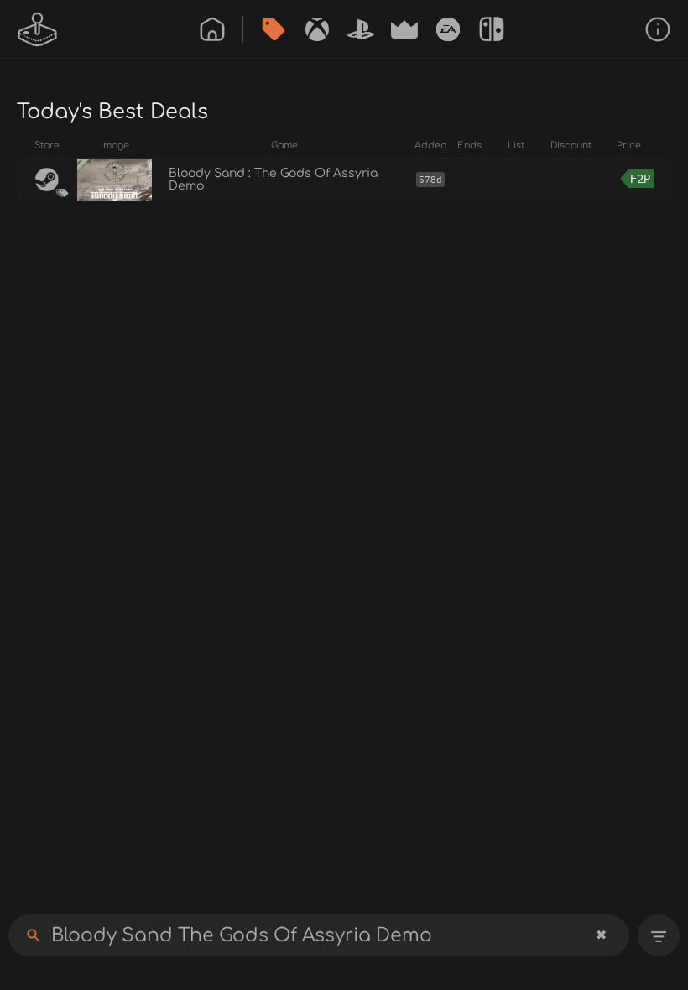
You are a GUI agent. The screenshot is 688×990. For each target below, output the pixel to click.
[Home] (212, 29)
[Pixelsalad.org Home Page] (38, 29)
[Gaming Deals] (273, 29)
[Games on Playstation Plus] (360, 29)
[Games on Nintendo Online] (491, 29)
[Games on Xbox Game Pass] (317, 29)
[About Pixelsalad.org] (657, 29)
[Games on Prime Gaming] (404, 29)
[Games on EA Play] (448, 29)
